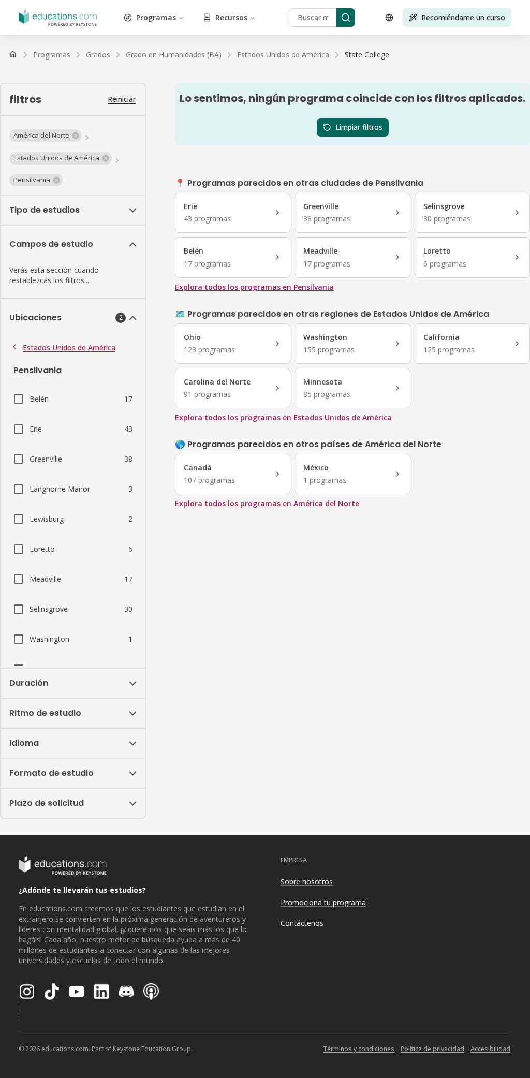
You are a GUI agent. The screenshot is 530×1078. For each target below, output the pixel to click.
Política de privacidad (432, 1048)
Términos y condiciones (358, 1048)
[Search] (345, 17)
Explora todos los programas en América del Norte (267, 503)
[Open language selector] (389, 17)
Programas (156, 17)
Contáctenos (302, 923)
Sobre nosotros (307, 882)
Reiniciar (122, 99)
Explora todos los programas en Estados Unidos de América (283, 417)
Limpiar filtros (358, 127)
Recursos (231, 17)
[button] (45, 135)
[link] (367, 55)
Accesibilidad (490, 1048)
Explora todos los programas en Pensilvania (254, 287)
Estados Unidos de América (69, 347)
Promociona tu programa (323, 902)
